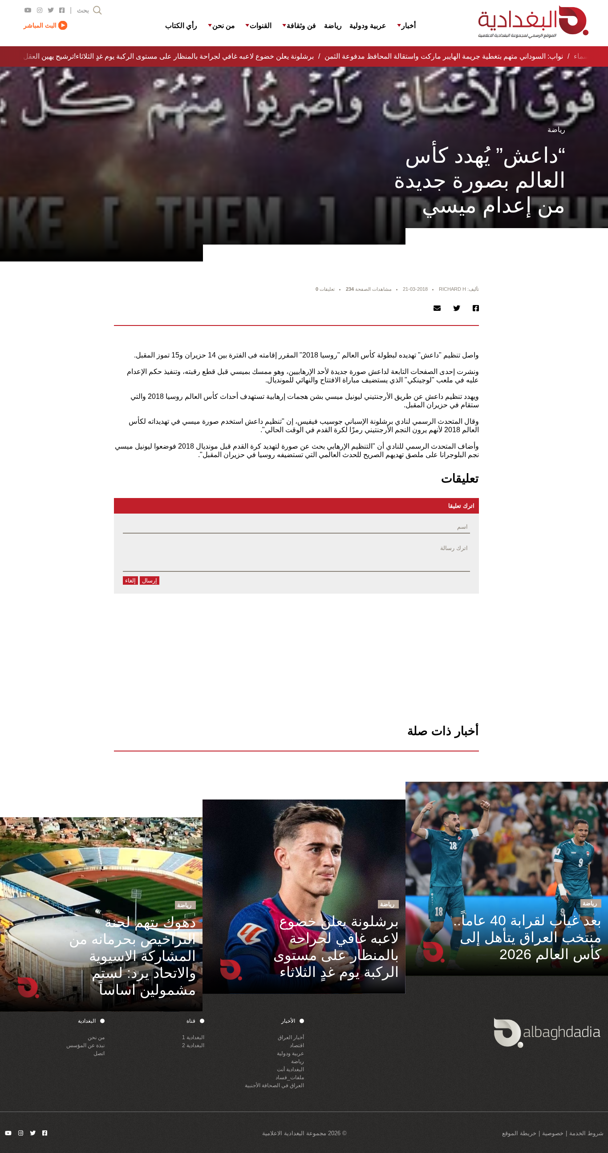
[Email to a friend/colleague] (437, 308)
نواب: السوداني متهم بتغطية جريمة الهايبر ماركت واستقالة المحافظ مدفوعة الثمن (435, 56)
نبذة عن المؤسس (85, 1045)
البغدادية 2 (193, 1045)
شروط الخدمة (586, 1133)
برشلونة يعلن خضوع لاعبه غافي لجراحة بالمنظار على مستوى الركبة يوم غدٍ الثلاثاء (186, 56)
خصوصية (552, 1133)
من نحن (96, 1037)
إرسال (149, 580)
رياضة (297, 1061)
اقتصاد (297, 1045)
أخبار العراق (291, 1037)
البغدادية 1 (193, 1037)
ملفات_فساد (290, 1077)
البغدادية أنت (290, 1069)
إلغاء (130, 580)
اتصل (99, 1053)
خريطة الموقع (519, 1133)
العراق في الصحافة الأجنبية (274, 1085)
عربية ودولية (290, 1053)
